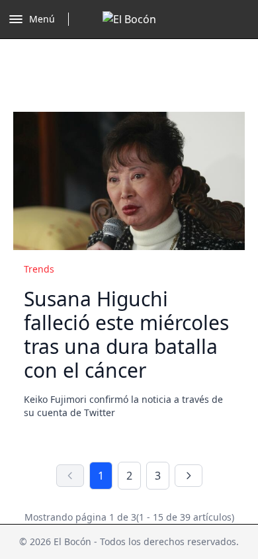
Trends (39, 269)
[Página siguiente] (188, 475)
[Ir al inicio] (129, 19)
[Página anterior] (70, 475)
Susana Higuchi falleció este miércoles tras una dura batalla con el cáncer (126, 334)
